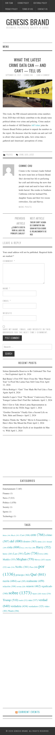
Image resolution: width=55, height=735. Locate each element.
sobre (20, 593)
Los (31, 553)
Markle (9, 559)
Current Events (29, 712)
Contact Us (43, 9)
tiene (46, 593)
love (43, 553)
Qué (38, 574)
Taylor (36, 593)
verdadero (36, 606)
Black (15, 535)
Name (6, 288)
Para (34, 567)
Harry (43, 547)
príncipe (23, 574)
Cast (25, 535)
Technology (8, 516)
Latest (31, 154)
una (33, 600)
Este (24, 548)
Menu (6, 46)
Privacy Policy (11, 9)
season (33, 586)
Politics (9, 154)
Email (7, 300)
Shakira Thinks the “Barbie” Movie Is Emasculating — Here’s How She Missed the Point (26, 421)
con (38, 534)
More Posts (25, 206)
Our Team (9, 3)
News (5, 497)
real (21, 581)
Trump (10, 600)
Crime (21, 154)
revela (21, 586)
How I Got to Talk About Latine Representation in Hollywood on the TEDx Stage (24, 406)
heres (8, 553)
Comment (9, 260)
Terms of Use (27, 9)
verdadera (19, 606)
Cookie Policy (23, 3)
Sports (5, 511)
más (11, 567)
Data (26, 154)
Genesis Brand (27, 21)
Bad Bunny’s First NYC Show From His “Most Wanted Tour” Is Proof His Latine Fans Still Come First (26, 380)
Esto (32, 548)
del (16, 541)
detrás (41, 541)
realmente (35, 581)
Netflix (22, 567)
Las (18, 553)
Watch (13, 610)
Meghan (25, 559)
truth (23, 600)
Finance (6, 493)
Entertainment (9, 488)
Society (6, 507)
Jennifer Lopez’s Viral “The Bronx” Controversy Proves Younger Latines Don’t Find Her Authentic (27, 398)
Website (7, 313)
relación (9, 586)
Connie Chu (28, 75)
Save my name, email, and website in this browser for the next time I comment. (27, 331)
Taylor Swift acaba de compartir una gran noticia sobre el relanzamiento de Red (38, 228)
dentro (30, 541)
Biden (7, 535)
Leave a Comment (43, 75)
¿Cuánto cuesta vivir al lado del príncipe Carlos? (18, 230)
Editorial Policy (40, 3)
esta (13, 547)
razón (10, 581)
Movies (40, 559)
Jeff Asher (36, 125)
